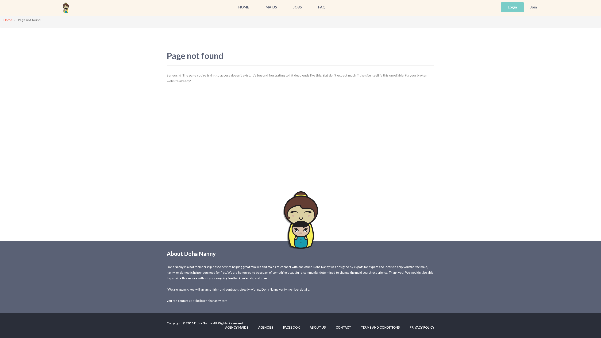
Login (512, 7)
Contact (343, 327)
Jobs (297, 7)
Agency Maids (236, 327)
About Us (318, 327)
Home (243, 7)
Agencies (265, 327)
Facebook (291, 327)
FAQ (321, 7)
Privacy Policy (422, 327)
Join (533, 7)
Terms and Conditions (380, 327)
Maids (271, 7)
